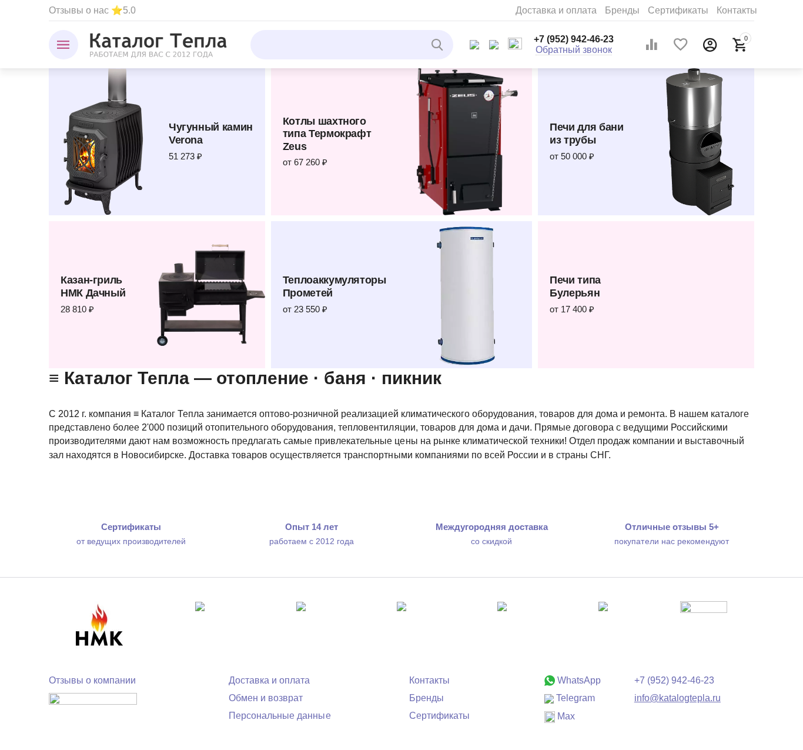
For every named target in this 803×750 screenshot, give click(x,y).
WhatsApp (578, 680)
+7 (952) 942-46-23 (574, 39)
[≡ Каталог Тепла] (158, 44)
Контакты (737, 10)
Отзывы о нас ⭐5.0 (92, 10)
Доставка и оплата (556, 10)
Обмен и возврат (266, 698)
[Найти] (438, 44)
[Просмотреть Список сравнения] (651, 44)
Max (565, 716)
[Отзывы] (93, 707)
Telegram (574, 698)
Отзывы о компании (92, 680)
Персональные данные (279, 716)
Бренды (622, 10)
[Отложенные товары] (680, 44)
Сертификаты (678, 10)
